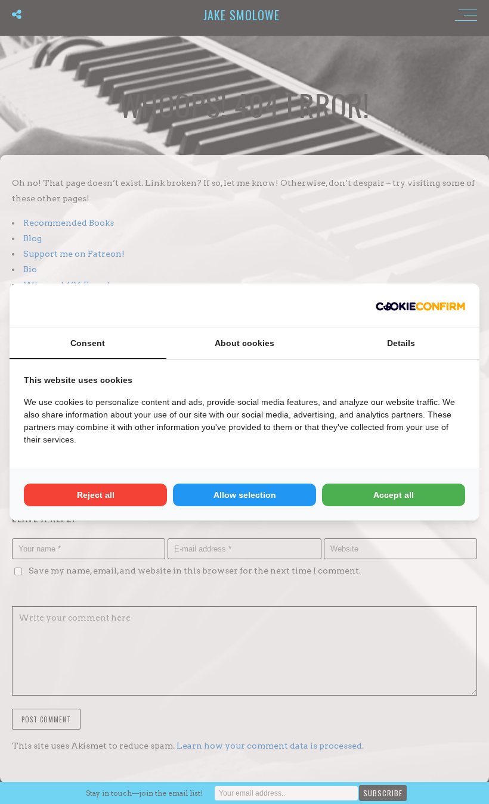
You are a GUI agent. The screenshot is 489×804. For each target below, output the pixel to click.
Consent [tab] (87, 343)
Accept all (393, 495)
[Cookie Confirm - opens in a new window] (420, 305)
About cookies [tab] (244, 343)
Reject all (95, 495)
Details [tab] (401, 343)
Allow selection (244, 495)
